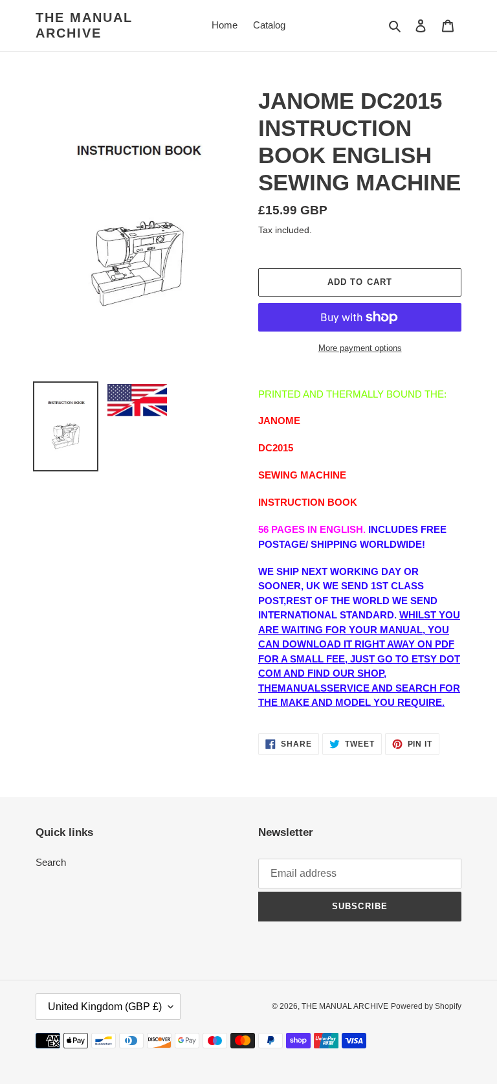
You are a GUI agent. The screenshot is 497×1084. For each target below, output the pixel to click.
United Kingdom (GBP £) (105, 1006)
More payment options (360, 348)
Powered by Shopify (426, 1006)
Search (51, 862)
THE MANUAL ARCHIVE (84, 25)
